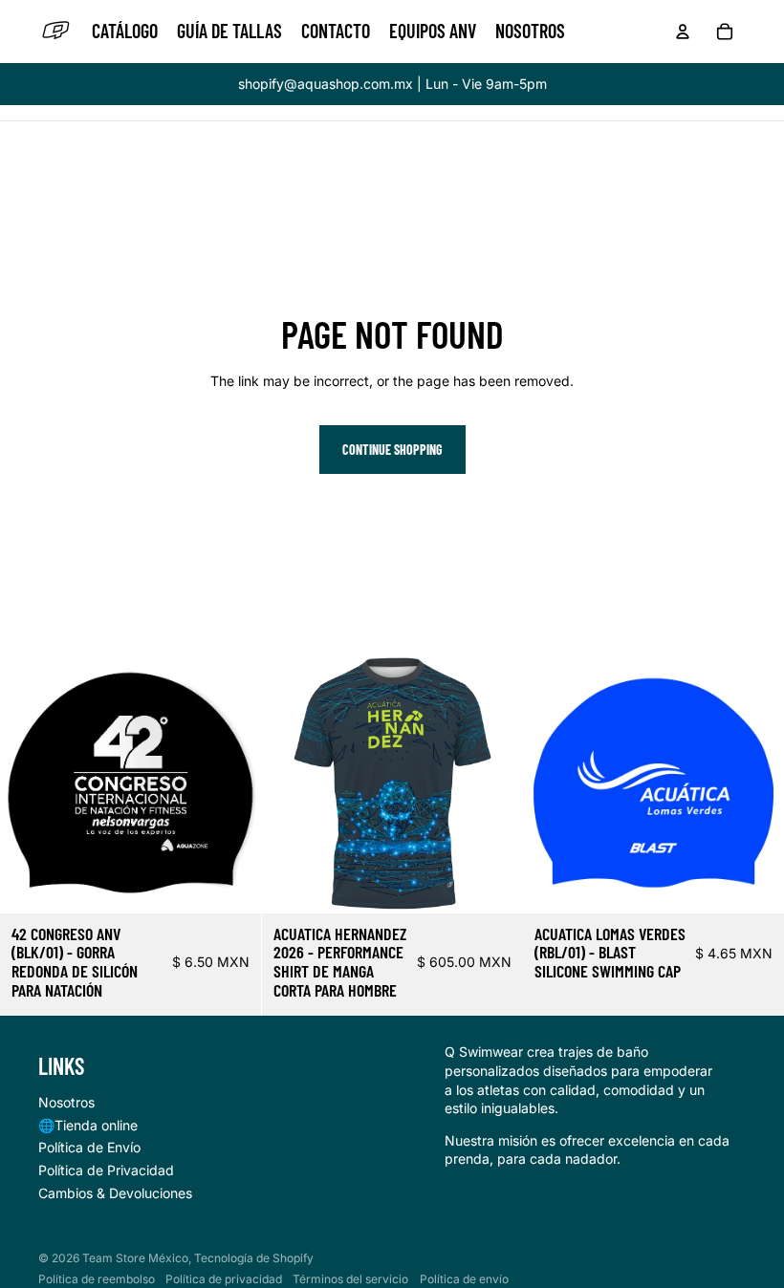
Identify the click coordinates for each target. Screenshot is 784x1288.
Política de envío (464, 1279)
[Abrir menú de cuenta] (683, 32)
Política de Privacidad (106, 1170)
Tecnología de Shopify (254, 1258)
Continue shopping (392, 449)
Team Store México (135, 1258)
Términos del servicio (350, 1279)
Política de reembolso (96, 1279)
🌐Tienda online (88, 1125)
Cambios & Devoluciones (115, 1193)
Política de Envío (89, 1147)
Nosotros (66, 1102)
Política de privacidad (223, 1279)
